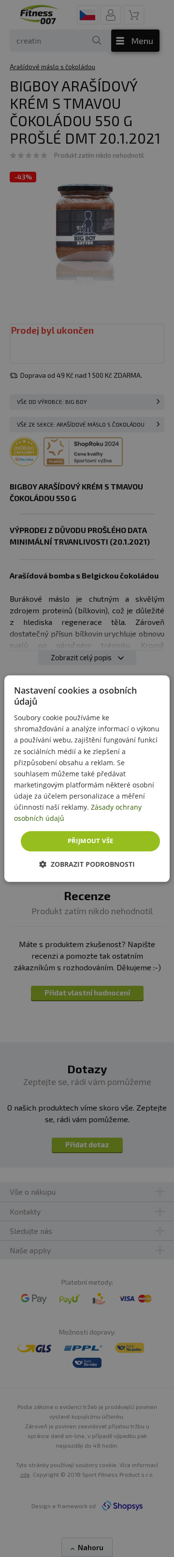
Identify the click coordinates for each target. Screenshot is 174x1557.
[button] (87, 864)
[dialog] (87, 778)
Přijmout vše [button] (91, 841)
